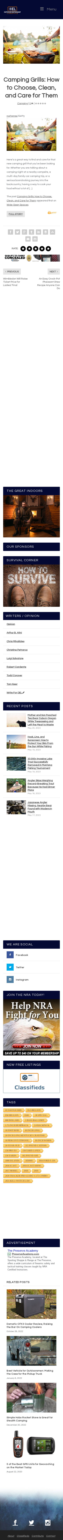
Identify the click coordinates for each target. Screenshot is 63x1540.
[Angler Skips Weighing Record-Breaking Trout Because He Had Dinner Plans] (16, 785)
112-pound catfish (35, 1145)
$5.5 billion (34, 1110)
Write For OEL (14, 692)
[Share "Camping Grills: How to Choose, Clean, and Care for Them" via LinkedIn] (38, 232)
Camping (22, 103)
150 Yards (10, 1155)
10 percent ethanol (17, 1140)
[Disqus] (31, 345)
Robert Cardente (16, 667)
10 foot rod (12, 1130)
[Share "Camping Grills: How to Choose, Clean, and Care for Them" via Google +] (24, 232)
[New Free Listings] (31, 1081)
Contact (50, 1536)
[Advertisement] (32, 880)
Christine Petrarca (17, 650)
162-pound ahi (30, 1155)
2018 (26, 1171)
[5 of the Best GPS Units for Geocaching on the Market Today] (31, 1444)
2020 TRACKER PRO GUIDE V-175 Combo (26, 1176)
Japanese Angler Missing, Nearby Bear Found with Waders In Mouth (40, 807)
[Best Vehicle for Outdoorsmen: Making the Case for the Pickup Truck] (31, 1351)
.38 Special (41, 1115)
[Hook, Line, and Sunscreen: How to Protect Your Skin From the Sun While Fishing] (16, 742)
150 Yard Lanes (31, 1150)
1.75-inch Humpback (16, 1125)
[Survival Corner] (31, 586)
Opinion (11, 624)
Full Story (16, 214)
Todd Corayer (14, 675)
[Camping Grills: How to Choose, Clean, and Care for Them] (31, 45)
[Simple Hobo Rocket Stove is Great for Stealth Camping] (31, 1397)
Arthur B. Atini (14, 632)
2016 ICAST (11, 1166)
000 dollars (12, 1120)
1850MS (29, 1160)
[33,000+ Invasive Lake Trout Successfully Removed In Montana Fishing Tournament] (16, 764)
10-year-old (12, 1145)
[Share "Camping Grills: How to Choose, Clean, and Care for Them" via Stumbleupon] (52, 232)
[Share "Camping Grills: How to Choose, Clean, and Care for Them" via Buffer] (45, 232)
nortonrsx (12, 116)
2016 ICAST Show (32, 1166)
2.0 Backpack (41, 1125)
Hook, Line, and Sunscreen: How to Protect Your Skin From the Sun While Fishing (40, 742)
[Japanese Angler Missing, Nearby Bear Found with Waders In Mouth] (16, 807)
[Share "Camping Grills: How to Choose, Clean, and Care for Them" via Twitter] (17, 232)
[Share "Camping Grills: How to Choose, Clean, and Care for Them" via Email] (27, 238)
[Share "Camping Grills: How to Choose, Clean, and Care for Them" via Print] (34, 238)
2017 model (11, 1171)
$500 (26, 1115)
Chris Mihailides (15, 641)
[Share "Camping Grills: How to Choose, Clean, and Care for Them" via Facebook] (10, 232)
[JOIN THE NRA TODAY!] (31, 1027)
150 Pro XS (11, 1150)
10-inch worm (43, 1140)
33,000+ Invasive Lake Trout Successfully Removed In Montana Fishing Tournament (40, 764)
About (11, 1536)
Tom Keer (12, 684)
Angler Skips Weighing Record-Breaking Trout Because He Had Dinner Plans (41, 785)
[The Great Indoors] (31, 516)
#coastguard (13, 1110)
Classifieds (23, 1536)
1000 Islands (12, 1160)
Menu (51, 9)
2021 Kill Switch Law (17, 1181)
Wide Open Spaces (17, 205)
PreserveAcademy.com (25, 1254)
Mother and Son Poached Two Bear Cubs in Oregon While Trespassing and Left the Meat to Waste (42, 720)
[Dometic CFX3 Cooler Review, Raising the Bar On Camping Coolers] (31, 1304)
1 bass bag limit (34, 1120)
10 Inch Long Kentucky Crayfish (24, 1135)
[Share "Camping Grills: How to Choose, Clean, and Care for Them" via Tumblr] (31, 232)
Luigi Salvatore (15, 658)
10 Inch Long (32, 1130)
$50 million (12, 1115)
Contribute (38, 1536)
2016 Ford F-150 (47, 1160)
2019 (36, 1171)
